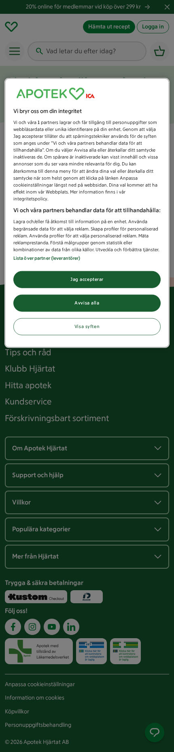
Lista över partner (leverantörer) (47, 258)
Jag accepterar (87, 279)
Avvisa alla (86, 302)
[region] (87, 213)
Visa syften (87, 326)
